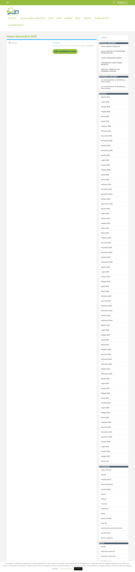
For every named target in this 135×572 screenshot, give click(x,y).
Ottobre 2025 (105, 145)
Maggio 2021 (105, 393)
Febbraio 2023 (106, 296)
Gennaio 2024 (106, 243)
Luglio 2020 (105, 408)
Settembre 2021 (106, 374)
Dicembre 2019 (106, 432)
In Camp (56, 43)
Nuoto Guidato (106, 518)
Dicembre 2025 (106, 136)
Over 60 (104, 523)
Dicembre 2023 (106, 247)
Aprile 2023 (105, 286)
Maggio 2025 (105, 170)
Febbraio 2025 (106, 184)
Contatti (87, 18)
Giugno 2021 (105, 388)
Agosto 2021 (105, 378)
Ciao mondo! (105, 82)
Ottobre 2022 (105, 315)
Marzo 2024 (105, 233)
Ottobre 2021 (105, 369)
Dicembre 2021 (106, 359)
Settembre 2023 (106, 262)
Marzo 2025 (105, 179)
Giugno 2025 (105, 165)
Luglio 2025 (105, 160)
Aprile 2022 (105, 340)
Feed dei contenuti (108, 551)
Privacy (72, 566)
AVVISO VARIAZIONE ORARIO (111, 58)
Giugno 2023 (105, 277)
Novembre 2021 (106, 364)
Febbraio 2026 (106, 126)
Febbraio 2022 (106, 349)
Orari (59, 18)
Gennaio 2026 (106, 131)
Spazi (50, 18)
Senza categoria (81, 45)
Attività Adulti (106, 479)
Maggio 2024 (105, 223)
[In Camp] (30, 43)
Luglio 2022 (105, 330)
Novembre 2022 (106, 311)
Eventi (103, 494)
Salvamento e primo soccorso (111, 528)
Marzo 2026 (105, 121)
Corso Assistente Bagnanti (110, 46)
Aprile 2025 (105, 175)
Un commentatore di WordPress (112, 80)
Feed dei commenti (108, 556)
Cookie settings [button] (66, 569)
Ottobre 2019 (105, 442)
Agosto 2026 (105, 97)
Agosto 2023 (105, 267)
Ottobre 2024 (106, 199)
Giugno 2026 (105, 107)
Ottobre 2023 (105, 257)
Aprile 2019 (105, 461)
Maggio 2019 (105, 456)
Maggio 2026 (105, 111)
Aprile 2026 (105, 116)
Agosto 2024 (105, 209)
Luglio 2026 (105, 102)
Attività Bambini (107, 484)
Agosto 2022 (105, 325)
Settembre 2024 (107, 204)
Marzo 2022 (105, 345)
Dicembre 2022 (106, 306)
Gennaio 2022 (106, 354)
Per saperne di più (65, 51)
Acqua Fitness (106, 470)
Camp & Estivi (106, 489)
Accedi (103, 546)
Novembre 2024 (106, 194)
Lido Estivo (105, 509)
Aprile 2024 (105, 228)
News (77, 18)
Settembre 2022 (106, 320)
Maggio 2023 (105, 281)
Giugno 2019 (105, 451)
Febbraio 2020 (106, 422)
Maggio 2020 (105, 413)
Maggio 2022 (105, 335)
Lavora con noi (101, 18)
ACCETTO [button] (78, 569)
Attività (12, 18)
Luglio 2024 (105, 213)
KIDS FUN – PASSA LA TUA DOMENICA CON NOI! (110, 70)
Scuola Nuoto (106, 533)
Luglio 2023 (105, 272)
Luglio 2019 (105, 446)
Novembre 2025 (106, 141)
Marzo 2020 (105, 417)
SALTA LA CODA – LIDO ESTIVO (33, 18)
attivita (103, 475)
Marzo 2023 (105, 291)
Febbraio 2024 (106, 238)
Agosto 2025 (105, 155)
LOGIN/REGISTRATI (16, 25)
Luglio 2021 (105, 383)
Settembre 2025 (106, 150)
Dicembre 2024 (106, 189)
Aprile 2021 (105, 398)
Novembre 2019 (106, 437)
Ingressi (68, 18)
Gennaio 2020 (106, 427)
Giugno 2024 (105, 218)
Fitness (103, 499)
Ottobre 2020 (105, 403)
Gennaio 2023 (106, 301)
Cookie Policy (81, 566)
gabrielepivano (63, 45)
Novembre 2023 (106, 252)
